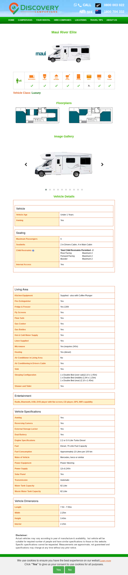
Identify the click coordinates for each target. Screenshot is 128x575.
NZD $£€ (85, 11)
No (70, 570)
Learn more (105, 560)
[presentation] (25, 165)
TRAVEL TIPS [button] (96, 20)
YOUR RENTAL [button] (43, 20)
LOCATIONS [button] (80, 20)
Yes (58, 570)
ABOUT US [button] (111, 20)
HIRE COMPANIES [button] (62, 20)
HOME (11, 20)
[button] (46, 189)
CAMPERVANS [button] (25, 20)
